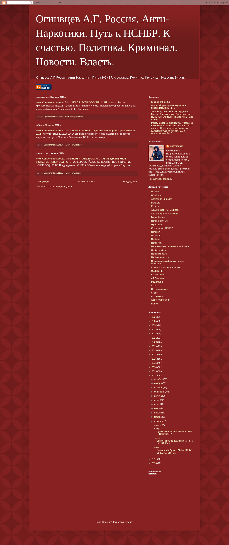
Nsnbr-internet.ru (159, 221)
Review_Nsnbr (158, 274)
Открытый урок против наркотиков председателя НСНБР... (168, 106)
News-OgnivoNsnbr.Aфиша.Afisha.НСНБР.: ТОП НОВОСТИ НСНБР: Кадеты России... (82, 102)
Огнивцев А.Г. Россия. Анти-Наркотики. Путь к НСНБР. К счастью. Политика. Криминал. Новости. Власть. (106, 39)
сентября (159, 392)
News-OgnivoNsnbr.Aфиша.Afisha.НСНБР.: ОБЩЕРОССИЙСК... (173, 450)
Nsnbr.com (156, 243)
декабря (158, 379)
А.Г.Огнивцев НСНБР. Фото (164, 213)
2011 (154, 459)
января (158, 425)
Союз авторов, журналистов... (166, 267)
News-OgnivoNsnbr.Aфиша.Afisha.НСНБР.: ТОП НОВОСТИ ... (173, 431)
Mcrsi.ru (155, 206)
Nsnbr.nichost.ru (159, 254)
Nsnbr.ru (155, 191)
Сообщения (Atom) (62, 186)
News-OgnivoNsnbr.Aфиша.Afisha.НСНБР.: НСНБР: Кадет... (173, 441)
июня (157, 404)
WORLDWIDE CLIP (160, 300)
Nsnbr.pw (155, 232)
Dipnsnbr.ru (156, 224)
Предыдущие (130, 181)
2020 (154, 342)
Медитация (157, 282)
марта (157, 417)
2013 (154, 371)
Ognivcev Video (159, 250)
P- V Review (157, 296)
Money (154, 303)
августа (158, 396)
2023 (154, 329)
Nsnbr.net (155, 239)
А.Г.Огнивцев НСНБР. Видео (165, 210)
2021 (154, 338)
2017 (154, 354)
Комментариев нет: (74, 117)
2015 (154, 363)
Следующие (43, 181)
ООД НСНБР (157, 271)
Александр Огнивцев (161, 199)
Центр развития (159, 289)
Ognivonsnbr (176, 146)
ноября (158, 383)
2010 (154, 463)
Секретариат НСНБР (162, 228)
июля (157, 400)
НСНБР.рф (156, 195)
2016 (154, 359)
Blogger (129, 522)
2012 (154, 375)
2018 (154, 350)
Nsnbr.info (156, 235)
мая (156, 408)
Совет (154, 285)
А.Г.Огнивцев (157, 278)
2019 (154, 346)
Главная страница (86, 181)
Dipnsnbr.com (158, 217)
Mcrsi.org (155, 203)
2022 (154, 333)
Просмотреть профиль (160, 179)
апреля (158, 412)
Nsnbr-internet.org (160, 257)
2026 (154, 317)
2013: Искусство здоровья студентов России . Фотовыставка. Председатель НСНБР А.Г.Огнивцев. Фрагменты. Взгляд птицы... (172, 115)
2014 (154, 367)
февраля (159, 421)
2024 (154, 325)
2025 (154, 321)
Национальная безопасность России (170, 246)
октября (158, 387)
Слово (154, 293)
